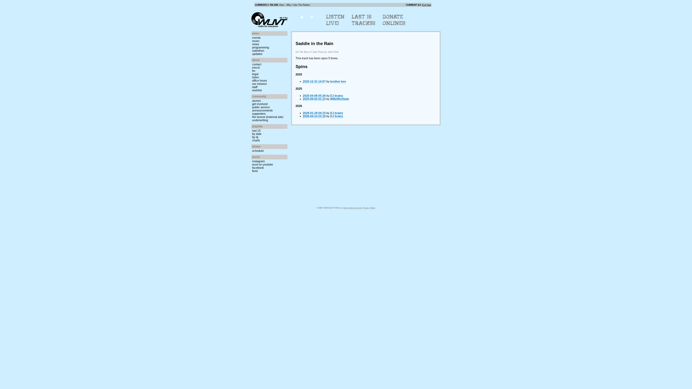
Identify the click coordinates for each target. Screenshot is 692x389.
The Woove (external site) (267, 117)
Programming (260, 47)
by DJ (255, 137)
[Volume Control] (312, 17)
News (255, 44)
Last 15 (256, 130)
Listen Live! (335, 20)
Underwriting (260, 120)
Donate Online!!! (394, 20)
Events (256, 37)
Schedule (258, 150)
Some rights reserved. (352, 208)
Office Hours (259, 80)
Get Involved (260, 104)
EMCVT (256, 67)
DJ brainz (336, 95)
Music (256, 41)
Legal (255, 74)
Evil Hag (426, 5)
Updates (257, 53)
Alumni (256, 100)
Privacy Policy (369, 208)
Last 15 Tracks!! (363, 20)
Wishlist (257, 90)
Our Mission (259, 83)
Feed (255, 171)
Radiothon (258, 50)
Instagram (258, 161)
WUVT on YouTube (262, 164)
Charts (256, 140)
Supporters (259, 113)
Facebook (258, 167)
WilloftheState (339, 98)
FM (253, 70)
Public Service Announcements (262, 109)
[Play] (302, 17)
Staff (254, 87)
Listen (255, 77)
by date (256, 133)
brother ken (338, 81)
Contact (256, 64)
